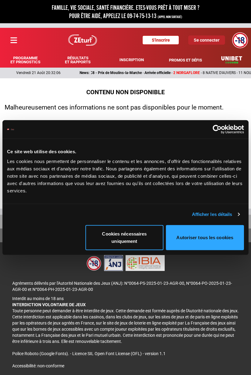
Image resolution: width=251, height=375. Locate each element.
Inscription (131, 60)
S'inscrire (161, 40)
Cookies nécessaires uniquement (124, 237)
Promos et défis (185, 60)
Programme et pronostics (25, 60)
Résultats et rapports (78, 60)
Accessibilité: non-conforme (38, 365)
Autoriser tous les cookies (204, 237)
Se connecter (206, 40)
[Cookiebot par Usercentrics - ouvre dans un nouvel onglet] (217, 129)
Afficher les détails (212, 214)
